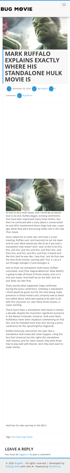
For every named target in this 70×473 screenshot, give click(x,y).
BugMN (44, 88)
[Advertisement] (35, 142)
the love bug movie (22, 436)
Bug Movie (27, 95)
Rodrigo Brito (13, 466)
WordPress (55, 466)
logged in (24, 454)
